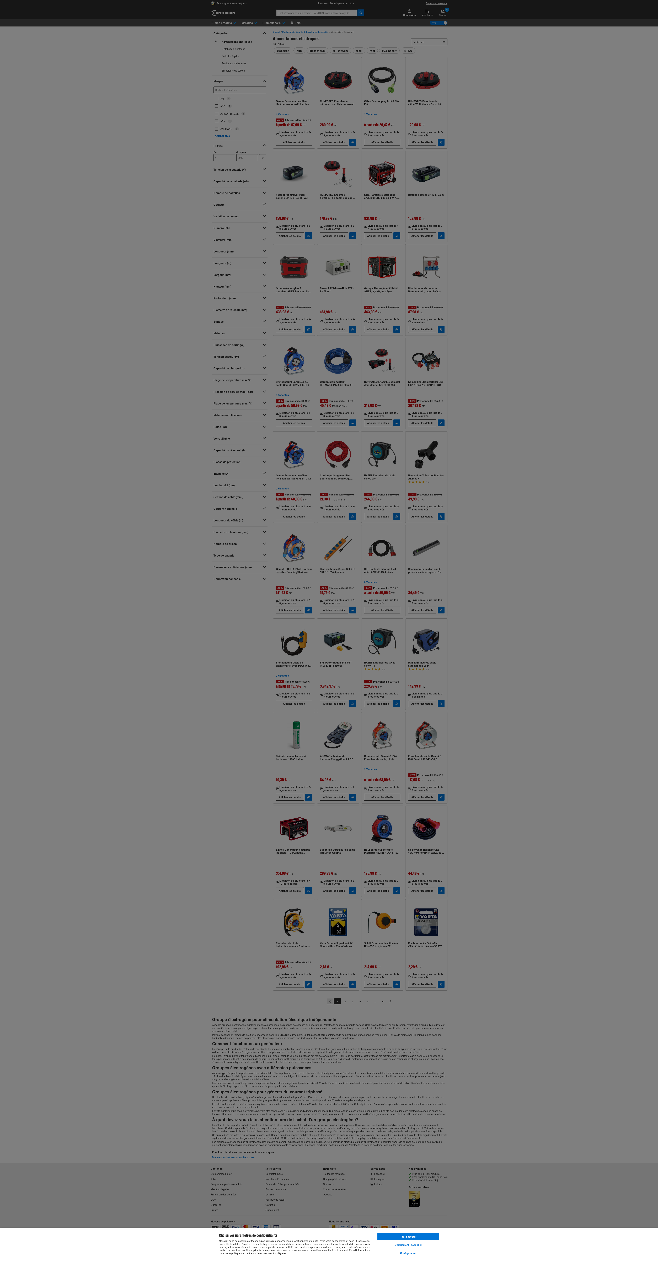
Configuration (408, 1253)
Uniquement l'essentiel (408, 1245)
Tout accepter (408, 1236)
